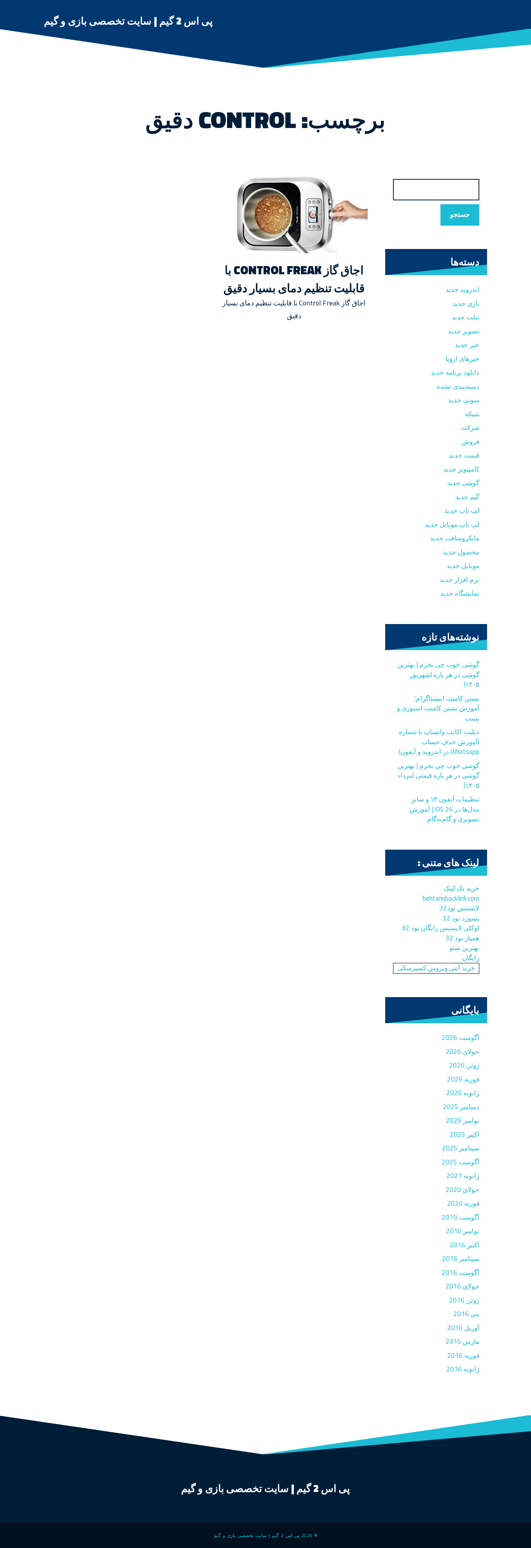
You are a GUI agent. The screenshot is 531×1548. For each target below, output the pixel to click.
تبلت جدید (465, 317)
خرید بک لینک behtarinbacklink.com (451, 893)
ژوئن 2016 (464, 1300)
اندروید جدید (462, 289)
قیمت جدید (464, 455)
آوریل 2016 (463, 1328)
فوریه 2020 (463, 1203)
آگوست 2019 (460, 1217)
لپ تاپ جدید (461, 510)
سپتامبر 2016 (460, 1258)
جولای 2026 (462, 1052)
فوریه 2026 (463, 1079)
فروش (470, 442)
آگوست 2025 (460, 1162)
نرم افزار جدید (459, 580)
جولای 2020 (462, 1190)
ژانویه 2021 (462, 1176)
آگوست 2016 (460, 1273)
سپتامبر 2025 (460, 1148)
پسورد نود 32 (460, 918)
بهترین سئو (464, 948)
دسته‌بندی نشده (458, 386)
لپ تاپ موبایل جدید (452, 524)
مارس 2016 (462, 1341)
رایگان (470, 958)
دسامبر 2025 (461, 1107)
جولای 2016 (462, 1286)
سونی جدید (463, 400)
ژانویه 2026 (462, 1093)
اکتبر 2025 (464, 1134)
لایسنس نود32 (459, 908)
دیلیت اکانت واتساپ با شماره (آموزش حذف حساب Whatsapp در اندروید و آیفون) (439, 742)
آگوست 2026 (460, 1038)
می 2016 (466, 1314)
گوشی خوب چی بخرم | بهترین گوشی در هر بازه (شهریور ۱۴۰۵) (438, 674)
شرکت (470, 428)
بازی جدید (465, 303)
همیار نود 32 (462, 938)
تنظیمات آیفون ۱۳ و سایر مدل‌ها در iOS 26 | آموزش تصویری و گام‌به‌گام (444, 809)
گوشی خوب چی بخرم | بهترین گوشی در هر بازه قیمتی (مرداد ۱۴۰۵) (438, 776)
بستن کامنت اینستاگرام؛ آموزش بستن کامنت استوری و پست (438, 708)
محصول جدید (461, 552)
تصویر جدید (463, 331)
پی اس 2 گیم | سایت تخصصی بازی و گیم (128, 20)
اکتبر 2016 (464, 1245)
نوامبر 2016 (462, 1231)
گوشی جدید (463, 483)
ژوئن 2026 (464, 1065)
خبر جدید (467, 345)
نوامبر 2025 (462, 1120)
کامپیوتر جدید (461, 469)
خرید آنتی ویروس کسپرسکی (436, 968)
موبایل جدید (463, 566)
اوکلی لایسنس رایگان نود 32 (440, 928)
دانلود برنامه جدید (455, 372)
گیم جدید (467, 497)
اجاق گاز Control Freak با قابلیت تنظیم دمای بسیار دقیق (294, 279)
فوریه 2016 (463, 1355)
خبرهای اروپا (462, 359)
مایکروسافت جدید (454, 538)
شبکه (472, 414)
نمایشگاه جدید (459, 593)
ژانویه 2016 (462, 1369)
